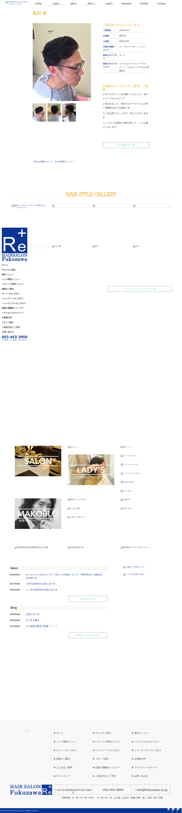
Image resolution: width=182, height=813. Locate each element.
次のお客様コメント (64, 161)
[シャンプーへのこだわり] (130, 464)
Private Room (91, 330)
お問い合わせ (8, 332)
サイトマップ (63, 776)
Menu (73, 3)
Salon (56, 3)
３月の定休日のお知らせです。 (42, 583)
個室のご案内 (8, 289)
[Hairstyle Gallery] (127, 482)
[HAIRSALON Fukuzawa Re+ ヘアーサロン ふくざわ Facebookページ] (169, 810)
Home (38, 3)
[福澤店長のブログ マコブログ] (38, 513)
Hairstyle (126, 3)
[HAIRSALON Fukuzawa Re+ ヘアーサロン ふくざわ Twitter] (174, 810)
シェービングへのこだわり (14, 303)
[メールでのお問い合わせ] (133, 574)
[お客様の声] (125, 499)
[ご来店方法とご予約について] (14, 338)
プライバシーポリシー (145, 767)
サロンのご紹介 (9, 270)
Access (162, 3)
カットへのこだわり (11, 294)
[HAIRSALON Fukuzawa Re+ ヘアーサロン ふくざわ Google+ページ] (179, 810)
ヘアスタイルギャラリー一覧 (141, 289)
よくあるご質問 (64, 767)
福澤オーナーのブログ (88, 635)
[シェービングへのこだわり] (130, 473)
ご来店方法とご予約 (11, 327)
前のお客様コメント (43, 161)
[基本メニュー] (73, 447)
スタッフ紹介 (8, 322)
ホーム (5, 265)
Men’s (91, 3)
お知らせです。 (34, 614)
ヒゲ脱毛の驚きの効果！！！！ (42, 626)
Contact (144, 3)
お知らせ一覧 (89, 598)
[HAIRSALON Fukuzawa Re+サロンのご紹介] (38, 461)
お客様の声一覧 (127, 145)
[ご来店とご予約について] (77, 517)
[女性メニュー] (91, 469)
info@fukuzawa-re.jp (152, 790)
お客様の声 (7, 318)
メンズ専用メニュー (11, 279)
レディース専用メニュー (13, 284)
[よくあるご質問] (74, 508)
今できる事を (33, 620)
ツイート (27, 731)
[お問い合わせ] (126, 508)
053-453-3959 (113, 790)
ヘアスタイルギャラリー (13, 313)
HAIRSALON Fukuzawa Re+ (15, 810)
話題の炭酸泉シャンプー (13, 308)
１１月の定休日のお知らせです (42, 589)
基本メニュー (8, 275)
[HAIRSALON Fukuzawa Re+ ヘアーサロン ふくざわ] (18, 3)
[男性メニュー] (126, 447)
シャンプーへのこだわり (13, 299)
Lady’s (108, 3)
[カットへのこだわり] (128, 455)
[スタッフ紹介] (126, 490)
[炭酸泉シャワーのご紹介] (77, 499)
